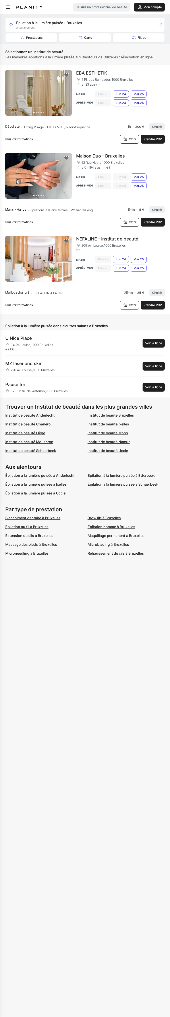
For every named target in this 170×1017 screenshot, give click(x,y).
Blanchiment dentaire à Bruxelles (32, 518)
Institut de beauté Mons (108, 433)
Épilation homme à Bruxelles (111, 527)
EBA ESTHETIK (91, 73)
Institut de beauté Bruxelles (111, 415)
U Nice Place (18, 338)
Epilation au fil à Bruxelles (26, 527)
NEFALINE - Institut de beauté (107, 239)
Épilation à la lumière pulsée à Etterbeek (121, 475)
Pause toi (15, 384)
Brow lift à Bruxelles (104, 518)
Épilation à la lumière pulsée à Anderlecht (40, 475)
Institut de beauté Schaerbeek (30, 450)
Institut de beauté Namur (109, 442)
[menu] (8, 7)
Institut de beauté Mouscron (29, 442)
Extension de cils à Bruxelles (29, 535)
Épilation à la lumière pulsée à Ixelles (36, 484)
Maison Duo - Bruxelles (100, 156)
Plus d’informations (19, 139)
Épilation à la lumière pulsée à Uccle (35, 493)
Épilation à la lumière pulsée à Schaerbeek (123, 484)
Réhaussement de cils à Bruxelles (116, 553)
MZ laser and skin (23, 363)
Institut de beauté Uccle (108, 450)
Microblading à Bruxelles (108, 544)
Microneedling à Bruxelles (27, 553)
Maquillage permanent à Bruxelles (116, 535)
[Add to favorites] (66, 75)
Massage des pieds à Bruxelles (31, 544)
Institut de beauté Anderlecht (30, 415)
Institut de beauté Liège (25, 433)
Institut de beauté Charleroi (28, 424)
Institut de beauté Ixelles (108, 424)
